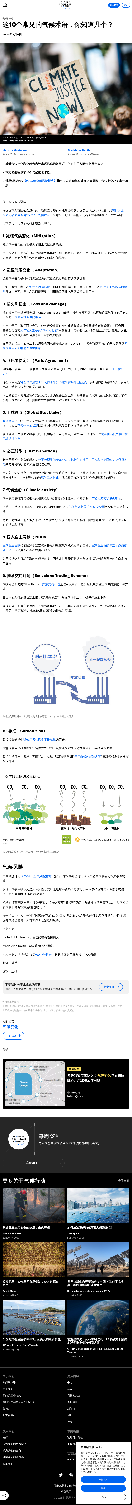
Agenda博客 (43, 954)
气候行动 (8, 18)
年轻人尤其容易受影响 (106, 498)
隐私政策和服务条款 (66, 1485)
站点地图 (66, 1491)
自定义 (103, 1497)
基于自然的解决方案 (87, 756)
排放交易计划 (51, 584)
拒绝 (103, 1488)
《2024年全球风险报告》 (40, 181)
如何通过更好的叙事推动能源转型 (89, 1227)
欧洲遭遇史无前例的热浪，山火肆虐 (26, 1227)
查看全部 (123, 1180)
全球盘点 (8, 421)
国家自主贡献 (11, 545)
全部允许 (103, 1479)
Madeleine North (79, 150)
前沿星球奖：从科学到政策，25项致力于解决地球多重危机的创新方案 (97, 1340)
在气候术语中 (44, 215)
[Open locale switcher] (4, 1495)
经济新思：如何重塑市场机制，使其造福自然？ (31, 1283)
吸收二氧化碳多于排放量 (39, 739)
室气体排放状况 (27, 425)
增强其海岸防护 (39, 287)
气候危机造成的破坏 (27, 317)
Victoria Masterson (15, 150)
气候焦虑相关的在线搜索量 (86, 506)
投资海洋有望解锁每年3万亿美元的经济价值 (32, 1339)
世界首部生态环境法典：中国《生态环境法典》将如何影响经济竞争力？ (95, 1283)
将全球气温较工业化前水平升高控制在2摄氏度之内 (53, 382)
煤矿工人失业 (50, 477)
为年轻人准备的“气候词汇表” (39, 330)
